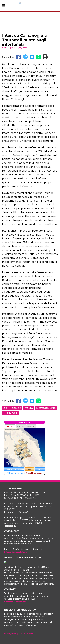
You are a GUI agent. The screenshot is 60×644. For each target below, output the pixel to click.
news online (46, 408)
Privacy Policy (11, 633)
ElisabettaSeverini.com (16, 552)
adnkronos (12, 408)
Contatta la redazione (15, 601)
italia (28, 408)
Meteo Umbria (24, 422)
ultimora (10, 413)
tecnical (6, 48)
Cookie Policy (28, 633)
